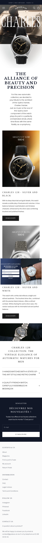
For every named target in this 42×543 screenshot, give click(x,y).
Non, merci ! (11, 278)
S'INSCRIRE (10, 276)
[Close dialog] (40, 259)
